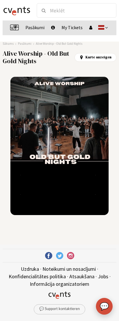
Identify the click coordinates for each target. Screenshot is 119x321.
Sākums (8, 44)
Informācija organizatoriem (59, 284)
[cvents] (17, 10)
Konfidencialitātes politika (37, 276)
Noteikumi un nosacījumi (69, 269)
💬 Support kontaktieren (59, 309)
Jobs (103, 276)
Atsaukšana (81, 276)
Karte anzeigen (98, 57)
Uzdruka (30, 269)
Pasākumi (24, 44)
